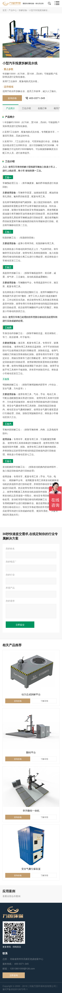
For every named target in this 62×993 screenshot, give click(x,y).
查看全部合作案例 (11, 896)
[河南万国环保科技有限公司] (23, 3)
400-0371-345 (35, 98)
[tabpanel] (31, 37)
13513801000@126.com (22, 968)
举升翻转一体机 (31, 810)
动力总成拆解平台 (31, 694)
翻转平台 (31, 752)
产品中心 (13, 10)
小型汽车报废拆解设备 (39, 10)
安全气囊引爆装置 (31, 868)
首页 (5, 10)
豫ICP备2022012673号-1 (15, 989)
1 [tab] (31, 54)
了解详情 (44, 700)
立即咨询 (14, 975)
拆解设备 (23, 10)
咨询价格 (12, 98)
